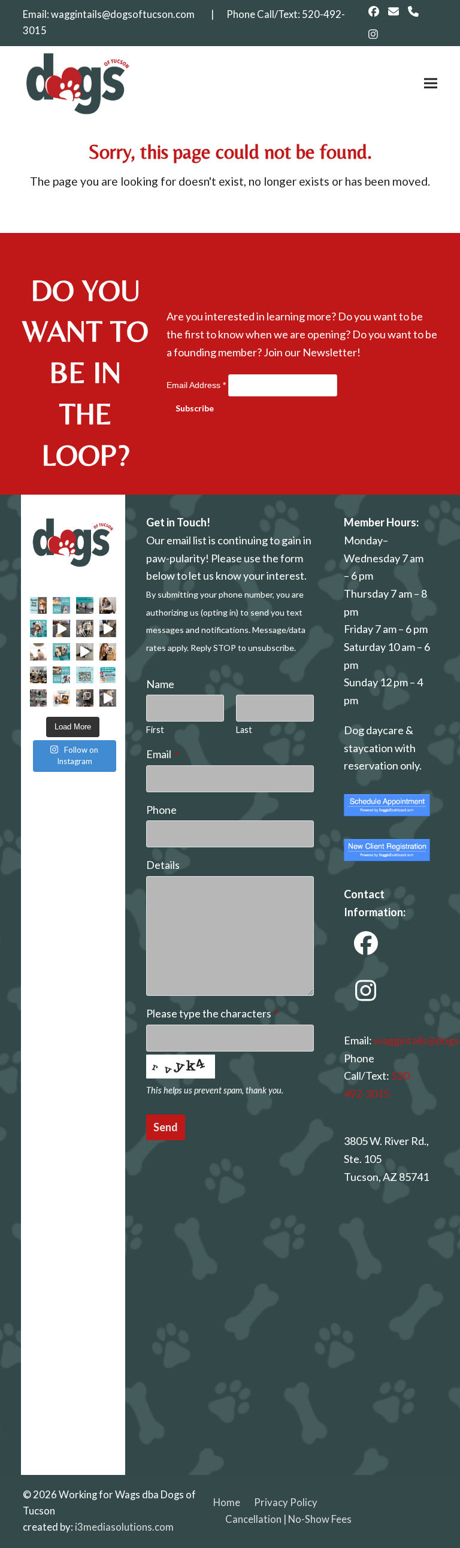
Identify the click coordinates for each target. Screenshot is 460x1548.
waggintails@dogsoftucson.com (123, 14)
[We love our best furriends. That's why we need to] (108, 675)
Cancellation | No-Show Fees (288, 1519)
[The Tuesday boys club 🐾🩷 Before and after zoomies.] (84, 698)
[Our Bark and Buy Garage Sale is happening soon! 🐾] (61, 675)
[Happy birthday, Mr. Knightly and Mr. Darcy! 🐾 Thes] (61, 652)
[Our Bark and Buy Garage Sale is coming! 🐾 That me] (61, 605)
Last (244, 730)
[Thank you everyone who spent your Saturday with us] (38, 675)
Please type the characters (212, 1013)
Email (162, 754)
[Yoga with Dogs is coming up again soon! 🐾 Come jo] (38, 698)
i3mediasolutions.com (124, 1527)
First (155, 730)
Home (226, 1502)
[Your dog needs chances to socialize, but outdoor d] (84, 628)
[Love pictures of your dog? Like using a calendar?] (84, 675)
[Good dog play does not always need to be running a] (84, 652)
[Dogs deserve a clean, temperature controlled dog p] (108, 698)
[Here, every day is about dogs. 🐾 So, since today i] (108, 605)
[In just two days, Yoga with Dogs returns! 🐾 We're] (84, 605)
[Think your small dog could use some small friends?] (38, 605)
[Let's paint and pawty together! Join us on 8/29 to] (61, 698)
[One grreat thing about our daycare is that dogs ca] (61, 628)
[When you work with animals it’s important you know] (108, 652)
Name (160, 683)
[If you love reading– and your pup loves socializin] (38, 652)
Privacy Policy (285, 1502)
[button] (430, 83)
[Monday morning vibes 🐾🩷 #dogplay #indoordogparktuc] (108, 628)
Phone (161, 809)
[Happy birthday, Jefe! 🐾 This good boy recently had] (38, 628)
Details (163, 864)
